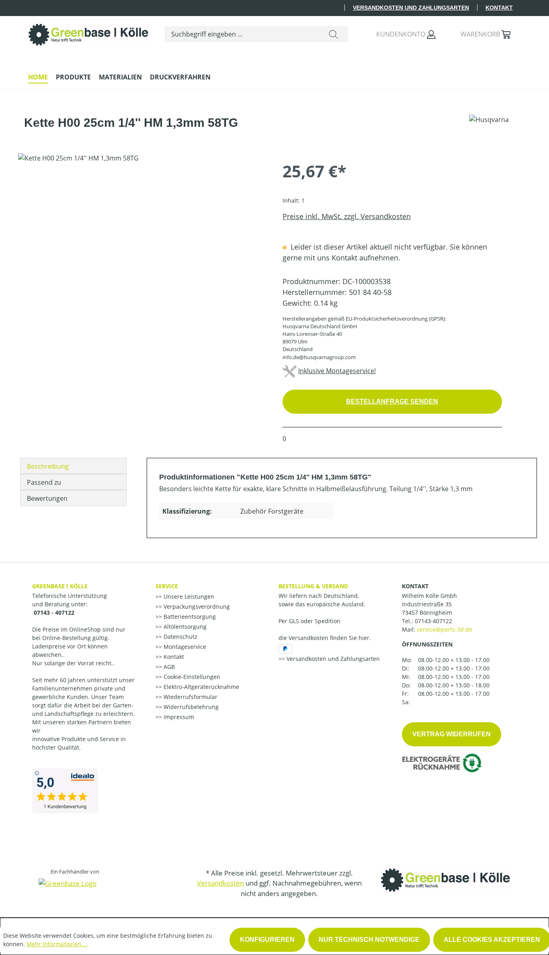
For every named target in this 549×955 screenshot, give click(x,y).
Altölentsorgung (184, 626)
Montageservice (184, 646)
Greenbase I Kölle (60, 586)
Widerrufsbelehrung (190, 707)
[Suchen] (333, 34)
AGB (168, 667)
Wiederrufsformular (189, 697)
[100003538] (142, 239)
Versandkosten (220, 883)
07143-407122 (433, 621)
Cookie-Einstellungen (191, 677)
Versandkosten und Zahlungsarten (411, 7)
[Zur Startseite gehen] (88, 32)
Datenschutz (179, 636)
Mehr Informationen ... (57, 944)
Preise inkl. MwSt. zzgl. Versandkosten (347, 216)
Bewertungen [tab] (47, 498)
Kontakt (499, 7)
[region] (142, 239)
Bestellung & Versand (313, 586)
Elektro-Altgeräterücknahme (200, 687)
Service (167, 586)
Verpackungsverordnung (196, 606)
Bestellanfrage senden (392, 401)
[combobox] (242, 34)
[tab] (73, 466)
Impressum (178, 717)
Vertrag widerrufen (451, 734)
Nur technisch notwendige (369, 939)
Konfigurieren (267, 939)
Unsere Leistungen (188, 596)
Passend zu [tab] (44, 482)
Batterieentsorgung (189, 616)
